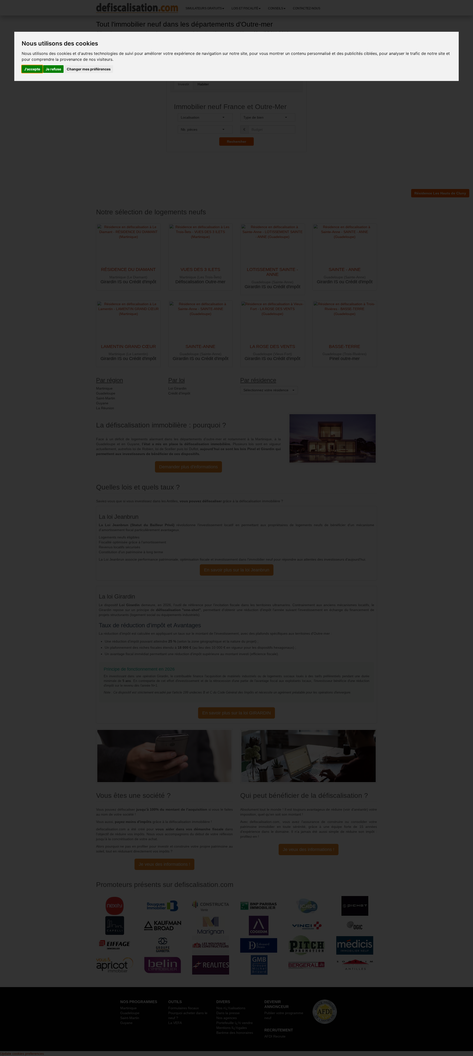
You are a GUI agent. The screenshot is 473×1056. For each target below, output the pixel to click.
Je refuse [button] (53, 69)
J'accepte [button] (32, 69)
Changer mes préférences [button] (89, 69)
